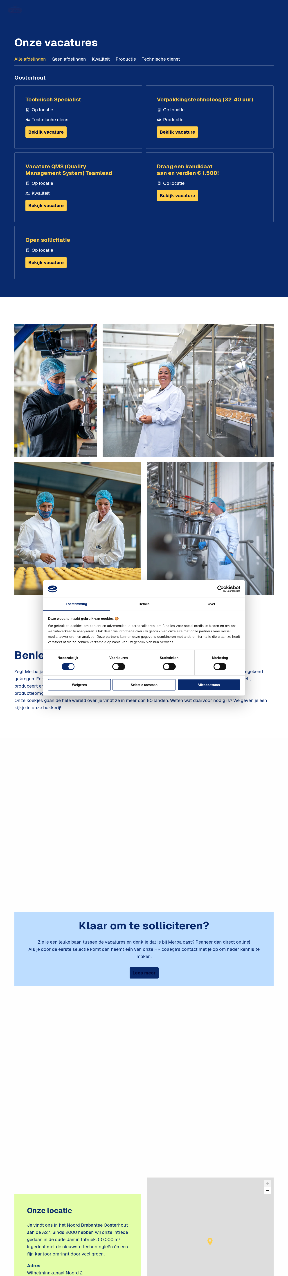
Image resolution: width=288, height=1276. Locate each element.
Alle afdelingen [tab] (30, 59)
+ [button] (267, 1183)
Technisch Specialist (53, 99)
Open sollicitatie (47, 240)
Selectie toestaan (144, 684)
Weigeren (79, 684)
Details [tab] (144, 604)
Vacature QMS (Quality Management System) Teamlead (68, 169)
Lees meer (144, 972)
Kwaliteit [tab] (101, 59)
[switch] (118, 666)
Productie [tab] (126, 59)
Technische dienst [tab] (161, 59)
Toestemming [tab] (76, 604)
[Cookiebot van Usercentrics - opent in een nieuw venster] (220, 588)
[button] (210, 1241)
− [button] (267, 1190)
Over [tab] (211, 604)
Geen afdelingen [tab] (69, 59)
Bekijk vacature (46, 132)
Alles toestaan (209, 684)
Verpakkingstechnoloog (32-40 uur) (205, 99)
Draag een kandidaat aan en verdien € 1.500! (188, 169)
